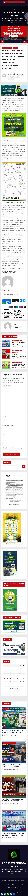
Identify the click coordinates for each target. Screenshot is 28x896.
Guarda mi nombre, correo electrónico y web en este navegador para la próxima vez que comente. (14, 448)
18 (7, 678)
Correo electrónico (9, 425)
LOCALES (9, 48)
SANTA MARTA (12, 743)
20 (14, 678)
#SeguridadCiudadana (17, 34)
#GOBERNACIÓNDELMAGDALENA (10, 32)
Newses (23, 880)
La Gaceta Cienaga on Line (14, 887)
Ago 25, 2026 (15, 367)
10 (4, 675)
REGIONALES (15, 352)
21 (17, 678)
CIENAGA (4, 48)
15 (20, 675)
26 (10, 681)
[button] (21, 41)
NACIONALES (6, 708)
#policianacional (14, 36)
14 (17, 675)
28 (17, 681)
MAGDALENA (21, 32)
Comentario (7, 386)
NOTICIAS (15, 48)
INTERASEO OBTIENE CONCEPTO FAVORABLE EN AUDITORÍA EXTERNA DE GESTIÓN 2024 (13, 732)
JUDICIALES (6, 743)
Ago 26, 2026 (15, 346)
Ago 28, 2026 (7, 735)
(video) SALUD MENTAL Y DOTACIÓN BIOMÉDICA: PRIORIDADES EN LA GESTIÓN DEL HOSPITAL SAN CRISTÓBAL (13, 836)
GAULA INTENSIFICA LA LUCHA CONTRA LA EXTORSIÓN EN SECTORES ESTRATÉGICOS (11, 766)
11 (7, 675)
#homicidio (7, 34)
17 (4, 678)
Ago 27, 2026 (7, 769)
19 (10, 678)
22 (20, 678)
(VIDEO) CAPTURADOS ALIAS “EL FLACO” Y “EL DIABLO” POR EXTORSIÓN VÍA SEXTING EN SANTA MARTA (13, 801)
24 (4, 681)
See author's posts (9, 294)
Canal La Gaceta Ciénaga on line (12, 884)
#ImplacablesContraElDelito (13, 30)
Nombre (5, 416)
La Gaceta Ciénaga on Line (14, 890)
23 (23, 678)
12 (10, 675)
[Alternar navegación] (18, 42)
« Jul (4, 693)
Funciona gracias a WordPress (9, 880)
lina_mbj (12, 73)
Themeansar (14, 881)
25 (7, 681)
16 (23, 675)
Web (4, 434)
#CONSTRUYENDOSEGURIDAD (13, 28)
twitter (22, 884)
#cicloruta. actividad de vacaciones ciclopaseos (16, 77)
